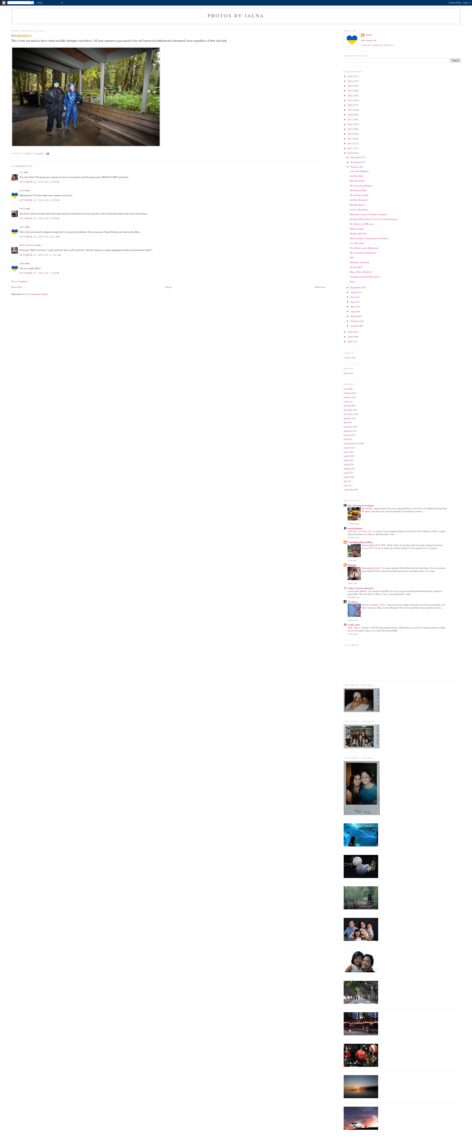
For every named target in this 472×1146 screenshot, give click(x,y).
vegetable (348, 489)
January (354, 325)
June (353, 301)
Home (168, 287)
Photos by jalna (236, 15)
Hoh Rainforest (357, 180)
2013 (350, 138)
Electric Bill (356, 267)
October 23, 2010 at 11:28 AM (40, 255)
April (353, 311)
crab (346, 401)
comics (347, 357)
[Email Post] (47, 153)
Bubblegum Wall (358, 190)
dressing (348, 409)
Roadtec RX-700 (358, 233)
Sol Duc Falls (356, 176)
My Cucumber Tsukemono (363, 252)
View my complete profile (377, 45)
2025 (350, 81)
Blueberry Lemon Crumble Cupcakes (368, 214)
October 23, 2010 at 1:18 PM (39, 273)
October (354, 167)
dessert (347, 405)
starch (347, 477)
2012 (350, 143)
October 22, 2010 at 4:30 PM (39, 181)
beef (346, 388)
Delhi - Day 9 (354, 627)
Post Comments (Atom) (36, 294)
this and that (367, 508)
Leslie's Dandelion (359, 209)
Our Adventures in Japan (361, 505)
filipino (347, 418)
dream (347, 373)
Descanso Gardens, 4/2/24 (373, 604)
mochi (347, 447)
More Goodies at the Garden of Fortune (369, 238)
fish (345, 422)
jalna (22, 190)
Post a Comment (19, 281)
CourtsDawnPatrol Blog (360, 542)
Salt (352, 257)
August (354, 292)
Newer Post (16, 287)
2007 (350, 341)
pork (346, 456)
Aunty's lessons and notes (361, 588)
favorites (348, 414)
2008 (350, 336)
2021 (350, 100)
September (356, 287)
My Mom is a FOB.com (361, 224)
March (354, 316)
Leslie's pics (354, 624)
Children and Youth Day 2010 (365, 276)
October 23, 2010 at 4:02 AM (40, 236)
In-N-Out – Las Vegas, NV (360, 531)
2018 (350, 114)
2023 (350, 90)
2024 (350, 85)
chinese (347, 397)
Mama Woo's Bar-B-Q (360, 272)
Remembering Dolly (371, 567)
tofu (346, 485)
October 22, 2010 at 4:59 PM (39, 218)
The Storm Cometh (359, 195)
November (355, 162)
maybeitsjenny (355, 528)
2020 (350, 105)
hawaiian (348, 426)
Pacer (352, 281)
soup (346, 472)
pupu (346, 460)
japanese (348, 430)
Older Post (320, 287)
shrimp (347, 468)
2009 (350, 332)
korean (347, 435)
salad (346, 464)
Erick (22, 208)
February (355, 321)
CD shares (353, 601)
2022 (350, 95)
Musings (352, 565)
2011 (350, 148)
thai (346, 481)
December (355, 157)
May (353, 306)
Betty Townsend (28, 245)
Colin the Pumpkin (359, 171)
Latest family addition (357, 591)
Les (21, 172)
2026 (350, 76)
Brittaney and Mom (359, 262)
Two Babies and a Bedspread (364, 248)
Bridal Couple (357, 228)
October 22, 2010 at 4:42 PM (39, 200)
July (352, 297)
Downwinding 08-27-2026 (374, 545)
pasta (346, 451)
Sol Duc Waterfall (358, 200)
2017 (350, 119)
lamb (346, 439)
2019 (350, 109)
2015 (350, 129)
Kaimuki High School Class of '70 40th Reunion (374, 219)
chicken (348, 393)
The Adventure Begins (361, 185)
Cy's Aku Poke (357, 243)
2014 (350, 133)
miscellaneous (351, 443)
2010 (350, 153)
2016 (350, 124)
